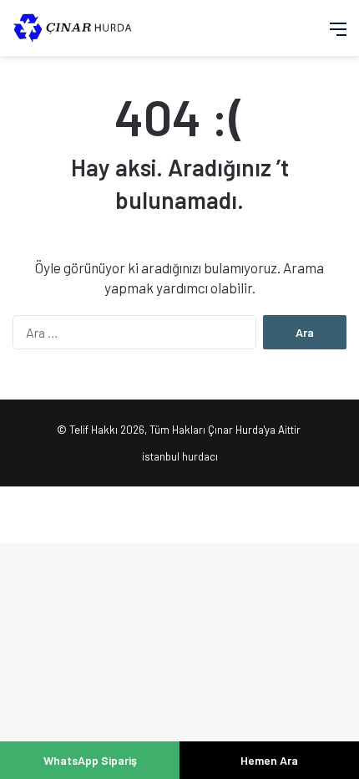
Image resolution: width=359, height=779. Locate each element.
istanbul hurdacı (180, 456)
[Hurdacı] (79, 28)
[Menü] (338, 34)
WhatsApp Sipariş (90, 760)
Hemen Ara (269, 760)
